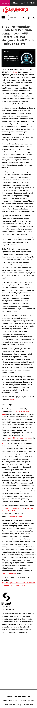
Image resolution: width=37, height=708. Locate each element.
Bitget (15, 72)
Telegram (21, 508)
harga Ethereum (24, 438)
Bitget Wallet (13, 511)
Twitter (14, 508)
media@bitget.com (14, 516)
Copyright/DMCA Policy (12, 705)
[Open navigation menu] (3, 17)
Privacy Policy (28, 705)
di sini (12, 399)
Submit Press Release (10, 700)
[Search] (24, 17)
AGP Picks (5, 3)
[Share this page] (34, 17)
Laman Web (6, 508)
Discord (4, 511)
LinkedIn (29, 508)
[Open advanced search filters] (29, 17)
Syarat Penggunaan (9, 573)
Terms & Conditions (27, 700)
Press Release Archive (22, 696)
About (9, 696)
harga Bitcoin (13, 438)
